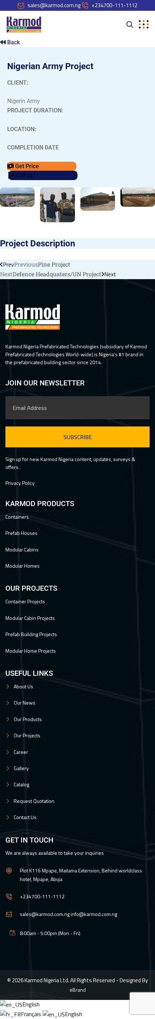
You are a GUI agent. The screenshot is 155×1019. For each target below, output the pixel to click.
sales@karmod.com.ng (53, 5)
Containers (17, 516)
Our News (24, 702)
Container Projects (25, 601)
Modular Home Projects (30, 650)
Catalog (21, 784)
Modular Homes (22, 565)
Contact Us (25, 817)
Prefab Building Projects (31, 634)
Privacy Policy (20, 483)
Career (21, 752)
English (31, 1004)
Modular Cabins (22, 549)
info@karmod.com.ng (94, 914)
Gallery (21, 768)
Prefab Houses (21, 533)
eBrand (78, 989)
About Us (23, 686)
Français (32, 1014)
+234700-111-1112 (114, 5)
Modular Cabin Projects (30, 618)
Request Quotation (34, 801)
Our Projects (27, 735)
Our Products (28, 719)
